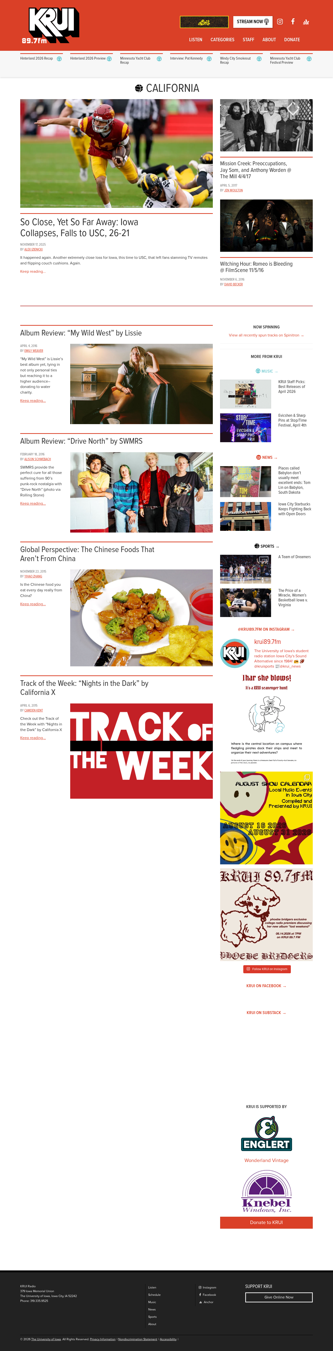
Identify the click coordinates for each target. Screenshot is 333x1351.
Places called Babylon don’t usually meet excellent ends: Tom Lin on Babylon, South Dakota (294, 480)
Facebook (209, 1295)
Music (152, 1302)
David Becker (233, 284)
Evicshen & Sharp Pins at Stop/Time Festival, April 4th (292, 420)
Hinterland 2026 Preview (88, 58)
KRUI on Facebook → (266, 986)
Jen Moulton (233, 190)
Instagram (209, 1287)
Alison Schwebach (37, 459)
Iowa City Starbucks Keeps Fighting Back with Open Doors (294, 509)
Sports (152, 1317)
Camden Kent (33, 710)
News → (270, 458)
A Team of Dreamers (294, 557)
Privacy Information (103, 1339)
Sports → (270, 546)
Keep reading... (33, 271)
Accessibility (168, 1339)
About (269, 40)
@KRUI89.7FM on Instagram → (266, 629)
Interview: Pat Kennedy (186, 58)
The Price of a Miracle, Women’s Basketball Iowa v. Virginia (293, 598)
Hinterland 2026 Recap (36, 58)
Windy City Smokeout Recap (235, 60)
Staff (248, 40)
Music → (270, 371)
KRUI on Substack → (266, 1013)
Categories (223, 40)
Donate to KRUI (266, 1222)
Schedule (154, 1295)
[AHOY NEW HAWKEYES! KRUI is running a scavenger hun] (266, 721)
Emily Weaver (33, 351)
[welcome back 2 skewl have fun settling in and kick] (266, 818)
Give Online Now (279, 1297)
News (152, 1309)
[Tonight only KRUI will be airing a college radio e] (266, 914)
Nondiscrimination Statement (137, 1339)
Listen (195, 40)
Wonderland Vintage (267, 1160)
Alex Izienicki (33, 249)
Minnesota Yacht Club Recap (135, 60)
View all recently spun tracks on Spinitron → (266, 335)
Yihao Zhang (33, 576)
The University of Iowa (46, 1339)
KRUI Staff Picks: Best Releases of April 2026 (291, 387)
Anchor (208, 1302)
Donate (292, 40)
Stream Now (250, 22)
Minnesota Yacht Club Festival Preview (285, 60)
